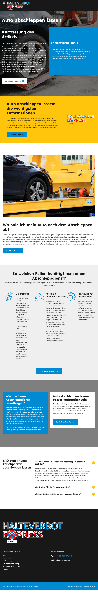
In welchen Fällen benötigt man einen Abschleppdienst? (71, 51)
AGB (4, 555)
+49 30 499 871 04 (63, 556)
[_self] (52, 555)
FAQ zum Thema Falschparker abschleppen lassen (69, 58)
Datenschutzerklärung (11, 564)
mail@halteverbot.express (60, 560)
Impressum (7, 558)
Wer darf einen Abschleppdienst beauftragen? (68, 54)
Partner (5, 569)
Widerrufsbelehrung (10, 561)
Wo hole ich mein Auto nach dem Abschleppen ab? (69, 49)
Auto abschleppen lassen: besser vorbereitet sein (69, 56)
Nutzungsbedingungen (11, 566)
